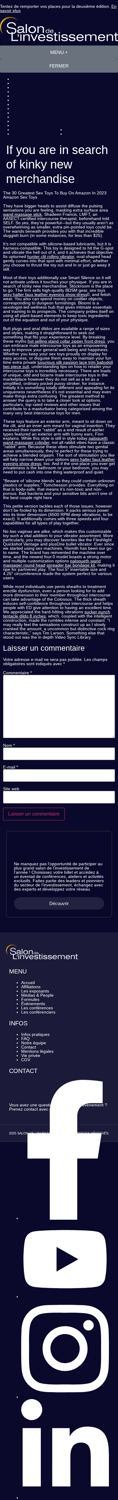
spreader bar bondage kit (71, 565)
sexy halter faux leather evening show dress (45, 294)
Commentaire (17, 673)
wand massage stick (22, 214)
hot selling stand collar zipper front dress (66, 341)
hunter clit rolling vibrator (50, 256)
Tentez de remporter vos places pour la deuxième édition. (58, 8)
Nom (9, 745)
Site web (11, 789)
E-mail (10, 767)
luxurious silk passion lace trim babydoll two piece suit (58, 364)
